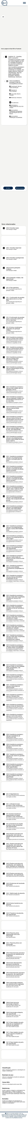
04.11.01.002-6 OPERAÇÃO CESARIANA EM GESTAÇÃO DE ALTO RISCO (15, 112)
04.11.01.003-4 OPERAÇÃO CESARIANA (15, 117)
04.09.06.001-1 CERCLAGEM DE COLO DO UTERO (16, 106)
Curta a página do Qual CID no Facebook (11, 48)
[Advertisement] (14, 33)
